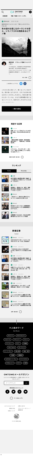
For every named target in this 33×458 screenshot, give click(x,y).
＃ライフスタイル (24, 359)
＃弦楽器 (12, 355)
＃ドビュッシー (17, 339)
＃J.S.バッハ (10, 335)
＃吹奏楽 (25, 343)
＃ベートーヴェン (8, 351)
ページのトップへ (18, 398)
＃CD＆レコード (9, 363)
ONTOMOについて (9, 406)
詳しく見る (25, 77)
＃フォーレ (26, 339)
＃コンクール (7, 339)
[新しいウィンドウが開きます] (7, 392)
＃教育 (25, 363)
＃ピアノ (18, 343)
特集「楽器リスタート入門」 (19, 16)
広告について (11, 410)
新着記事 (5, 16)
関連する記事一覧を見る (14, 157)
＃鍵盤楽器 (20, 355)
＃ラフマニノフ (9, 343)
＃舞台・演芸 (26, 351)
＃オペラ (19, 363)
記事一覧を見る (14, 311)
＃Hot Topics (11, 347)
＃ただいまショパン (21, 335)
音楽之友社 (12, 408)
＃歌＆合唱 (17, 351)
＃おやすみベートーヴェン (11, 359)
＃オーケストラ (21, 347)
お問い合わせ (21, 406)
